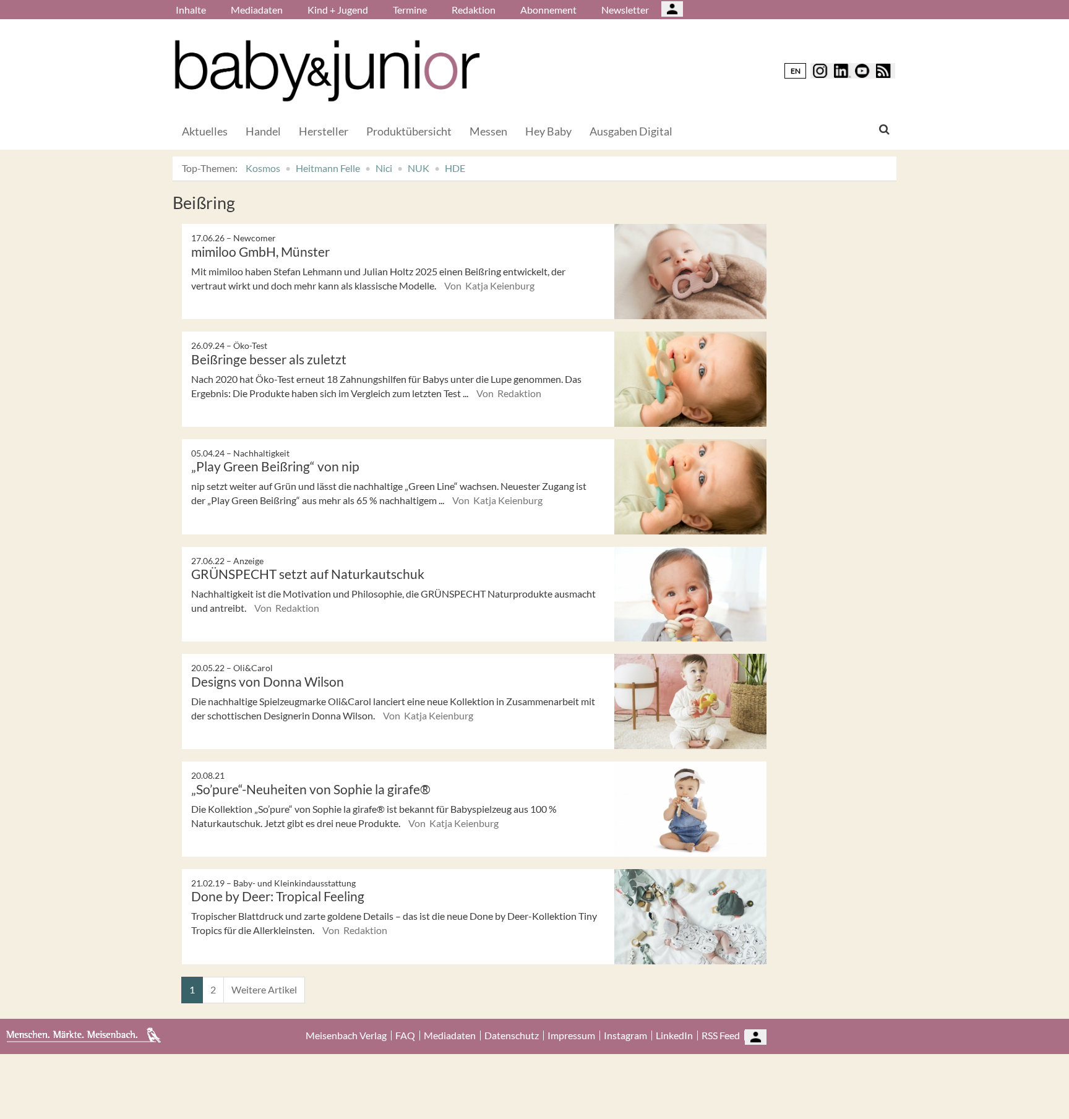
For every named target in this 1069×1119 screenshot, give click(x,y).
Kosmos (263, 168)
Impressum (571, 1035)
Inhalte (191, 9)
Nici (384, 168)
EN (796, 70)
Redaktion (474, 9)
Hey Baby (548, 131)
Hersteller (323, 131)
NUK (418, 168)
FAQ (405, 1035)
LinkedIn (674, 1035)
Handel (263, 131)
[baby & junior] (327, 71)
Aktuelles (205, 131)
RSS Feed (721, 1035)
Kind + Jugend (337, 9)
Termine (410, 9)
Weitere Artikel (264, 989)
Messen (488, 131)
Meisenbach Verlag (346, 1035)
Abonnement (548, 9)
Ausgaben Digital (631, 131)
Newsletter (625, 9)
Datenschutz (511, 1035)
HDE (455, 168)
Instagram (625, 1035)
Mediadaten (257, 9)
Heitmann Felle (328, 168)
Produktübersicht (409, 131)
